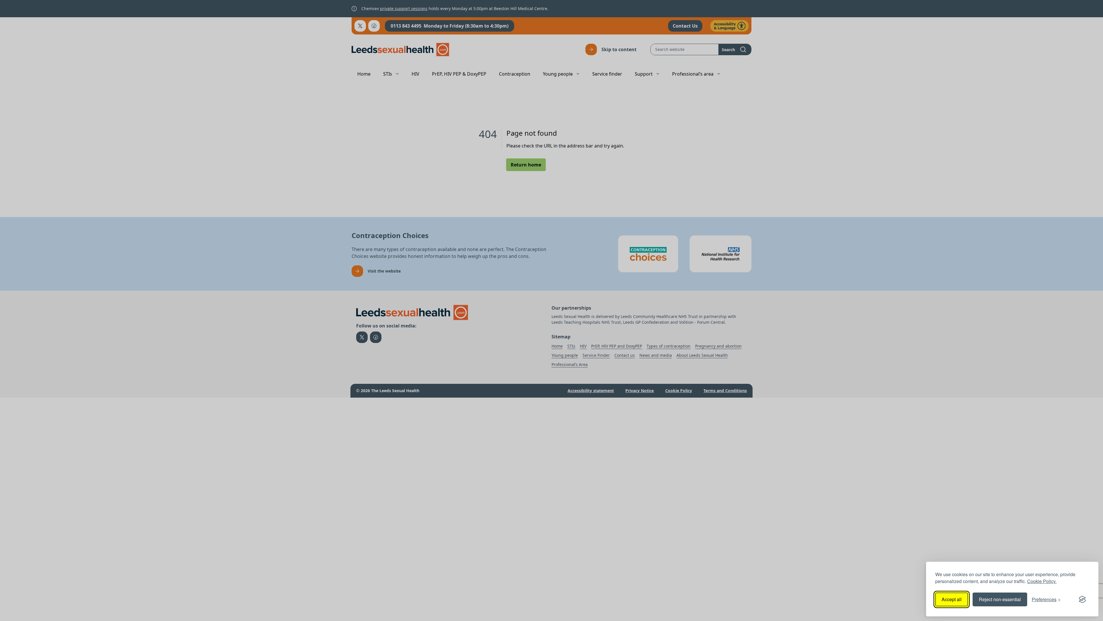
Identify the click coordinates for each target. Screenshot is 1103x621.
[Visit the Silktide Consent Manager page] (1082, 599)
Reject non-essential (1000, 599)
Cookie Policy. (1041, 581)
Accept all (952, 599)
